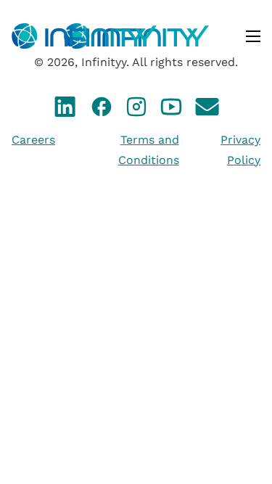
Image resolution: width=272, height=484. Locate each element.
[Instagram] (136, 109)
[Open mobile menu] (253, 36)
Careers (33, 140)
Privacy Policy (240, 149)
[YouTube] (171, 109)
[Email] (207, 109)
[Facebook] (101, 109)
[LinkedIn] (65, 109)
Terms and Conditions (148, 149)
